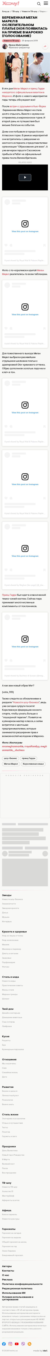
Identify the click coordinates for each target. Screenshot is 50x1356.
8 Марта (6, 1160)
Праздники (9, 1146)
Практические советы (12, 986)
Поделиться (45, 46)
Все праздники (9, 1173)
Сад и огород (8, 1022)
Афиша (6, 1210)
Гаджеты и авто (9, 1137)
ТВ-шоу (6, 1183)
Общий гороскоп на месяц (14, 1242)
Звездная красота (10, 908)
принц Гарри (28, 758)
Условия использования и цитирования (17, 1298)
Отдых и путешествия (12, 1123)
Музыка (5, 917)
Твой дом (7, 1009)
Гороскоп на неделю (11, 1238)
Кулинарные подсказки (13, 1050)
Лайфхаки (7, 1026)
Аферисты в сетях (10, 1200)
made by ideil (40, 1351)
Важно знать (8, 1105)
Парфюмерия (8, 963)
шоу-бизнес (10, 758)
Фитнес (5, 967)
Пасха (5, 1169)
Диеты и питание (10, 954)
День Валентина (10, 1151)
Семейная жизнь (10, 1073)
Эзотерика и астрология (13, 1119)
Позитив (6, 1132)
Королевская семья (33, 764)
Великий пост (8, 1164)
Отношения (9, 1059)
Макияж (5, 945)
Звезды (6, 895)
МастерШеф (8, 1196)
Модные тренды (10, 995)
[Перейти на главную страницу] (10, 3)
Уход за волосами (10, 940)
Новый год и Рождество (13, 1155)
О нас (5, 1275)
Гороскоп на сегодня (11, 1233)
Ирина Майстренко (19, 45)
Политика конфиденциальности (22, 1284)
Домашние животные (12, 1018)
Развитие (7, 1087)
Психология (7, 1100)
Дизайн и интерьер (11, 1013)
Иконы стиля (8, 990)
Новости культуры (10, 1219)
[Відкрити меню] (46, 3)
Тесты (5, 1128)
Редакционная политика (17, 1288)
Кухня (5, 1036)
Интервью (7, 922)
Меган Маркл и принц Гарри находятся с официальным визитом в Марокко (23, 93)
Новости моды (9, 981)
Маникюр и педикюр (11, 949)
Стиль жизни (10, 1115)
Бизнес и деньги (9, 1091)
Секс (4, 1068)
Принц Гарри (9, 595)
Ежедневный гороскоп (12, 1256)
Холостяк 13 (7, 1192)
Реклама (7, 1280)
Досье (5, 913)
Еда (4, 1045)
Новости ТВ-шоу (11, 41)
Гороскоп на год (9, 1247)
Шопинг (5, 999)
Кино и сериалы (9, 1215)
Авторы (7, 1266)
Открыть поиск (39, 4)
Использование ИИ (13, 1293)
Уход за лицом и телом (12, 936)
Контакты (8, 1271)
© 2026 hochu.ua (10, 1351)
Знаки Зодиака (9, 1251)
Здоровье (6, 958)
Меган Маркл (11, 764)
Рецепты (6, 1041)
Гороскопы (8, 1229)
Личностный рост (10, 1096)
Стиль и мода (10, 977)
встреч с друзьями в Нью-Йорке (28, 106)
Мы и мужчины (9, 1064)
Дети (4, 1077)
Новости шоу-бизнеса (26, 702)
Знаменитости (9, 904)
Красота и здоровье (14, 932)
